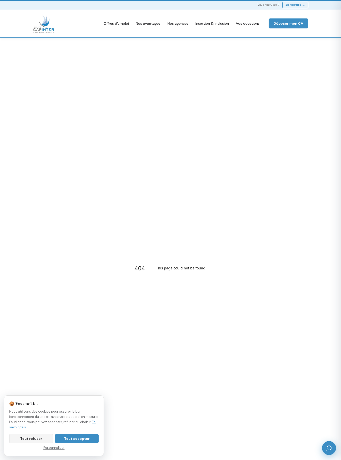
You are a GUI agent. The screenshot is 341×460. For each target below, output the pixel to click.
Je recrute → (295, 5)
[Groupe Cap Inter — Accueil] (44, 23)
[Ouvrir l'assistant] (329, 448)
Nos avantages (148, 23)
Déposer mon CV (288, 23)
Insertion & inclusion (212, 23)
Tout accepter (77, 438)
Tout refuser (31, 438)
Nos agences (178, 23)
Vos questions (248, 23)
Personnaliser (54, 448)
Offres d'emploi (116, 23)
